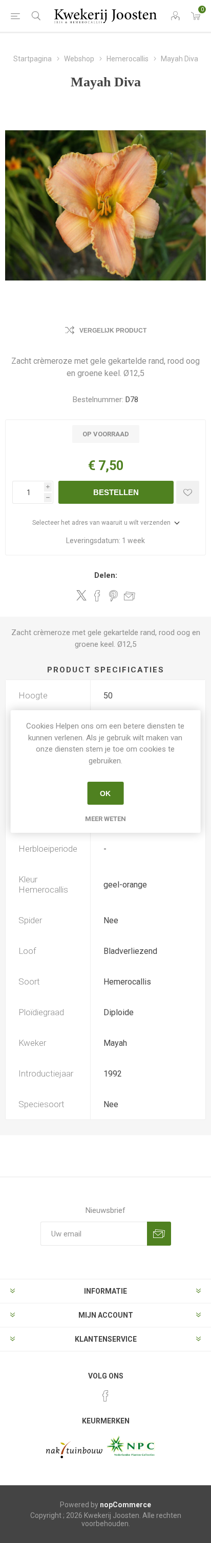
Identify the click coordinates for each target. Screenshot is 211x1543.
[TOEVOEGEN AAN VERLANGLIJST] (187, 492)
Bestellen (116, 492)
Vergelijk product (112, 330)
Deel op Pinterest (113, 595)
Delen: (105, 575)
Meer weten (105, 819)
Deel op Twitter (81, 595)
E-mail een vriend (129, 595)
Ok (105, 793)
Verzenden (159, 1234)
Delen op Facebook (97, 595)
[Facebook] (105, 1396)
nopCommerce (125, 1505)
